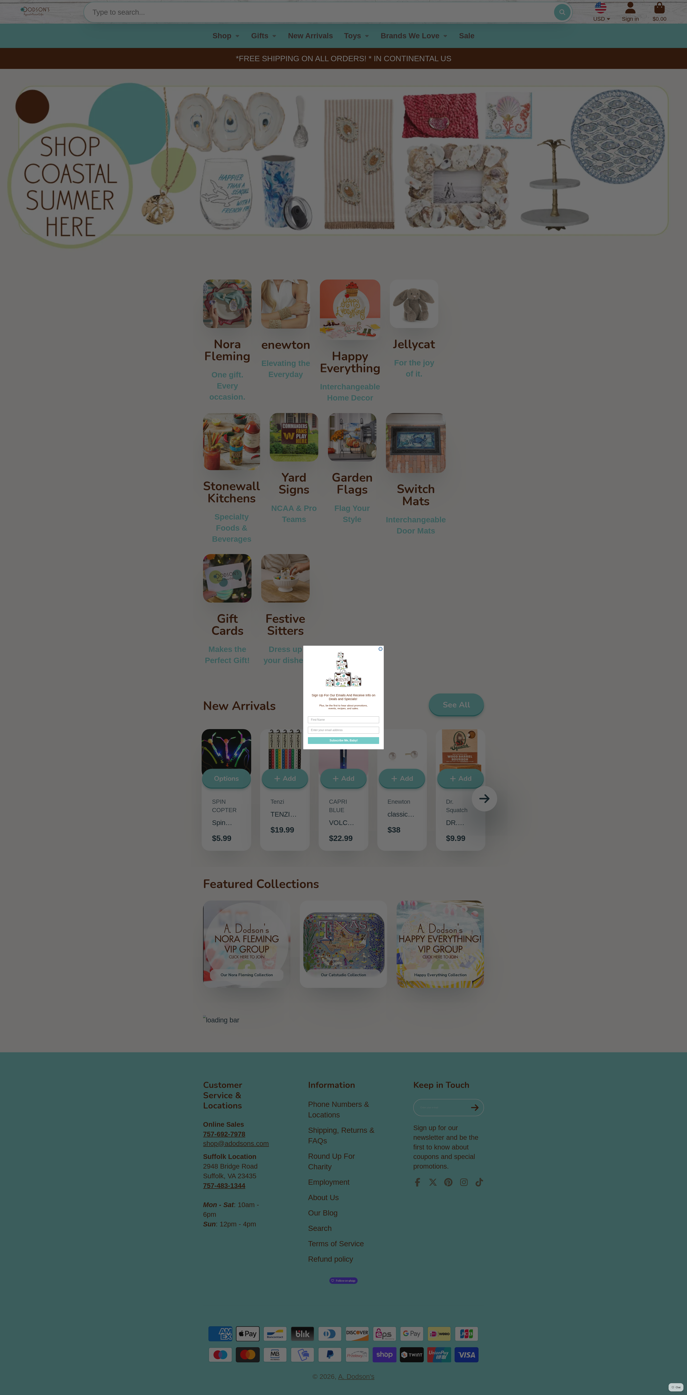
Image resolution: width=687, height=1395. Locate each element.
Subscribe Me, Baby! (344, 740)
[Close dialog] (380, 649)
